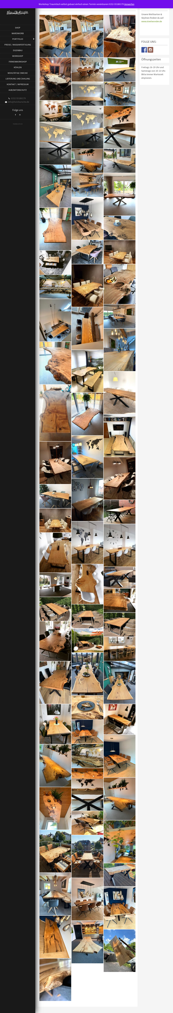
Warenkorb (18, 33)
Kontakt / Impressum (18, 84)
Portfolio (17, 39)
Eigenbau (17, 50)
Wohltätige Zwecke (18, 73)
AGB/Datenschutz (18, 90)
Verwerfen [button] (129, 4)
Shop (17, 27)
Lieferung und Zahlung (18, 78)
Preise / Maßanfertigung (17, 44)
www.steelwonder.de (151, 21)
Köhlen (18, 67)
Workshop (17, 56)
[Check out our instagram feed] (150, 50)
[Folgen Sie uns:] (144, 50)
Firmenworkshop (18, 61)
